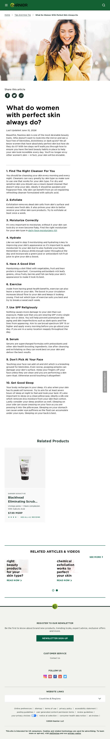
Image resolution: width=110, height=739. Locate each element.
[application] (55, 698)
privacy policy (74, 733)
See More (96, 557)
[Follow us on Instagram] (45, 676)
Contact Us (55, 658)
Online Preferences (23, 708)
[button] (105, 382)
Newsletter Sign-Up (55, 638)
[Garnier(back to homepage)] (18, 5)
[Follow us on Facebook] (55, 676)
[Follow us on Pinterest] (50, 676)
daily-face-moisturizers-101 (42, 230)
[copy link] (21, 95)
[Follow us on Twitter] (65, 676)
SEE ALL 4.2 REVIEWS (30, 517)
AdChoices (54, 733)
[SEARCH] (103, 5)
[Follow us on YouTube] (60, 676)
